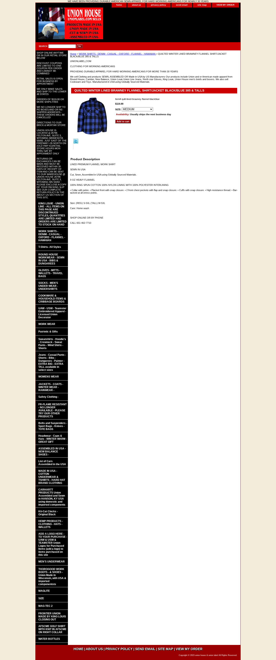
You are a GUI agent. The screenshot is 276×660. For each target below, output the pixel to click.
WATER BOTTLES (49, 638)
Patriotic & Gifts (48, 331)
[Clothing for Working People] (89, 25)
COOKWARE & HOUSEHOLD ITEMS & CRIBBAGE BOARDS (52, 298)
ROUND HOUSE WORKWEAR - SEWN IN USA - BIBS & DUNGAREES (51, 259)
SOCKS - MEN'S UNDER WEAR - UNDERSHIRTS (48, 285)
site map (202, 5)
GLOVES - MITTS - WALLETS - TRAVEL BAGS (50, 273)
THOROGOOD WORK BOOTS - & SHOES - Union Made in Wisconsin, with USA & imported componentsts (52, 577)
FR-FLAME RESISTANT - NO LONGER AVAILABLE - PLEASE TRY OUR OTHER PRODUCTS (52, 410)
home (119, 5)
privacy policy (158, 5)
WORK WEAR (46, 324)
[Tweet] (75, 142)
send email (182, 5)
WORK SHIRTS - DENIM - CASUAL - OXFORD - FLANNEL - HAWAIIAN (117, 54)
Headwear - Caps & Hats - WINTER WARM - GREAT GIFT (52, 438)
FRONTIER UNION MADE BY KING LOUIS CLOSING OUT (52, 616)
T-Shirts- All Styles (49, 246)
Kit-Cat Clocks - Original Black (48, 513)
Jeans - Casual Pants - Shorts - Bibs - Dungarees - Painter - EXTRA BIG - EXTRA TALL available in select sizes (52, 362)
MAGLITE (44, 590)
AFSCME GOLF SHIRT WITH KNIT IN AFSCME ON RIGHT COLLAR (52, 629)
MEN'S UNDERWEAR (51, 561)
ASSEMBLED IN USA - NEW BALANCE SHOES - (52, 451)
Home (73, 54)
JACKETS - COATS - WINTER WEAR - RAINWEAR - (50, 387)
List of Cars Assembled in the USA (52, 463)
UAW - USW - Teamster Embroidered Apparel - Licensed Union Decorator (52, 313)
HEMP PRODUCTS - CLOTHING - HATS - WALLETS (50, 524)
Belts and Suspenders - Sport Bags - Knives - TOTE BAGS (52, 426)
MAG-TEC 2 (45, 605)
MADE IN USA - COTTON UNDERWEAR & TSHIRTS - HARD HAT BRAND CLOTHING (51, 477)
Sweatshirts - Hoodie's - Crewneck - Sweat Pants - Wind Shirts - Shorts (52, 344)
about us (136, 5)
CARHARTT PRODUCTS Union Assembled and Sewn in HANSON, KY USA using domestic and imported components (51, 497)
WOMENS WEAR (48, 376)
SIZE (41, 598)
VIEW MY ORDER (225, 5)
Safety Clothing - (48, 396)
